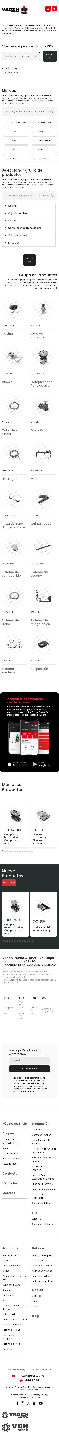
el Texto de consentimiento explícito (28, 1082)
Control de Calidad (41, 1203)
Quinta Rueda (9, 1314)
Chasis (5, 1271)
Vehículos (10, 1183)
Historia (6, 1148)
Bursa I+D (36, 1218)
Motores (8, 1193)
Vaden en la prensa (42, 1265)
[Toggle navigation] (54, 9)
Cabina (6, 1260)
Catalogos (37, 1296)
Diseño (16, 1369)
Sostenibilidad (9, 1163)
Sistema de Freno (11, 1330)
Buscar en (49, 56)
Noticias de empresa (42, 1255)
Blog (35, 1316)
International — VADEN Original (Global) (29, 1394)
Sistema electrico (11, 1343)
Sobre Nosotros (10, 1153)
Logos (35, 1306)
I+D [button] (34, 1213)
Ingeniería (37, 1129)
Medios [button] (37, 1290)
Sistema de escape (12, 1324)
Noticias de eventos (42, 1271)
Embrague (7, 1295)
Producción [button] (40, 1123)
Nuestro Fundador (11, 1158)
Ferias (35, 1301)
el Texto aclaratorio (31, 1078)
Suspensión (8, 1349)
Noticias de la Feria (41, 1276)
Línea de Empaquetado (44, 1189)
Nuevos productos (11, 1255)
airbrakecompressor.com (29, 1397)
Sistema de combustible (14, 1319)
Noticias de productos (43, 1281)
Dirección (7, 1290)
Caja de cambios (11, 1265)
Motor (5, 1300)
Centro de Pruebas (41, 1135)
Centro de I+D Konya (42, 1224)
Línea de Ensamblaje (42, 1184)
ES (48, 8)
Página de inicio (14, 1123)
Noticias (38, 1248)
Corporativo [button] (11, 1133)
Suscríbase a (29, 1068)
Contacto (9, 1173)
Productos (10, 1248)
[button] (2, 850)
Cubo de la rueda (11, 1285)
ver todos (9, 882)
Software (40, 1369)
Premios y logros (40, 1260)
